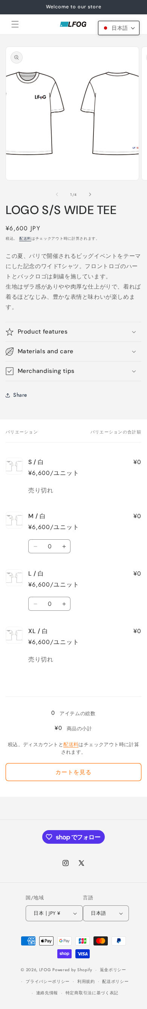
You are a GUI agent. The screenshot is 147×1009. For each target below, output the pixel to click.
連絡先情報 (47, 993)
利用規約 (86, 981)
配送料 (25, 238)
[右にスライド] (90, 194)
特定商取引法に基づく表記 (92, 993)
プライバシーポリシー (48, 981)
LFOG (45, 970)
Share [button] (20, 395)
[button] (15, 24)
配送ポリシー (115, 981)
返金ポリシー (113, 970)
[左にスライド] (57, 194)
